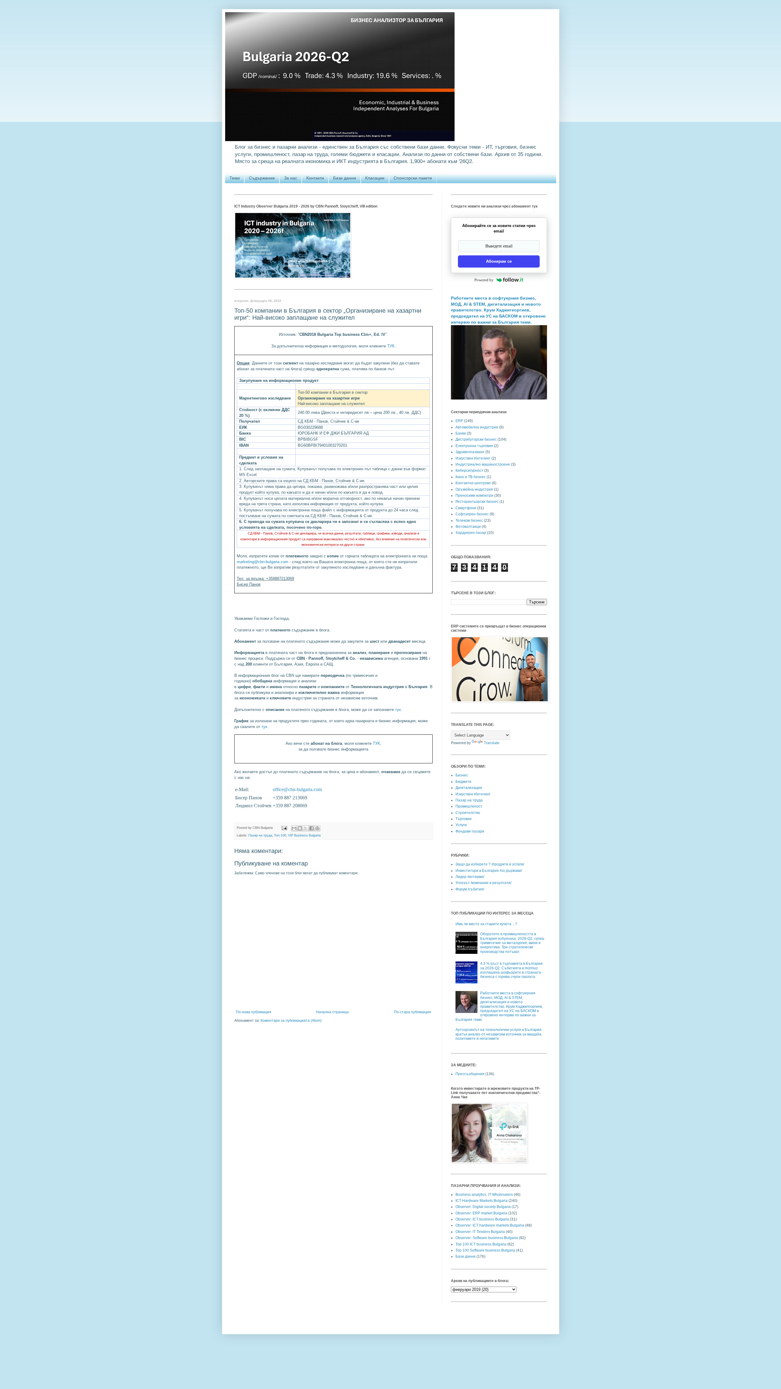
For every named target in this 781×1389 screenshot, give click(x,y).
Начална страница (332, 1012)
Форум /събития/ (469, 889)
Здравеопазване (469, 452)
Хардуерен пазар (470, 533)
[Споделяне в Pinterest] (317, 828)
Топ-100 (280, 835)
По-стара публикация (412, 1012)
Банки (460, 433)
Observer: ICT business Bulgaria (482, 1219)
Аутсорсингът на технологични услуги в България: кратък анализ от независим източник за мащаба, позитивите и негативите (498, 1034)
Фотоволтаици (468, 526)
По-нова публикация (253, 1012)
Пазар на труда (260, 835)
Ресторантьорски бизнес (476, 501)
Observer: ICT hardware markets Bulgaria (489, 1225)
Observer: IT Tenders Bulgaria (480, 1232)
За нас (290, 178)
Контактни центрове (473, 483)
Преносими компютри (474, 495)
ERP (459, 421)
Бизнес (461, 775)
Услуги (461, 825)
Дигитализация (468, 788)
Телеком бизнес (469, 520)
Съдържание (262, 178)
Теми (234, 178)
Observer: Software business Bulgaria (486, 1238)
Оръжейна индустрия (474, 489)
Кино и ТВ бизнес (470, 477)
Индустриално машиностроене (482, 464)
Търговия (463, 819)
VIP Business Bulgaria (304, 835)
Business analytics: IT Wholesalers (484, 1194)
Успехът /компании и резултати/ (483, 883)
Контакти (315, 178)
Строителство (467, 813)
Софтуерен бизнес (472, 514)
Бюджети (463, 782)
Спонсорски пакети (413, 178)
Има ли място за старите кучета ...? (486, 924)
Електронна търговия (474, 446)
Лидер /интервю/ (469, 877)
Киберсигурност (469, 470)
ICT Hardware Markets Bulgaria (481, 1201)
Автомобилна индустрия (476, 427)
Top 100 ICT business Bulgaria (480, 1244)
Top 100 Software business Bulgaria (485, 1250)
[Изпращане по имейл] (294, 828)
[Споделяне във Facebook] (311, 828)
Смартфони (465, 508)
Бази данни (344, 178)
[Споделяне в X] (306, 828)
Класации (374, 178)
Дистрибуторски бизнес (476, 439)
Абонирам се (499, 261)
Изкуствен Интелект (473, 458)
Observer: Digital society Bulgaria (483, 1207)
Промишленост (468, 806)
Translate (491, 743)
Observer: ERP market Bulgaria (481, 1213)
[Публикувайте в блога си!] (300, 828)
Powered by (484, 280)
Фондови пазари (469, 831)
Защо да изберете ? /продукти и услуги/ (489, 864)
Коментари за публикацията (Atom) (291, 1020)
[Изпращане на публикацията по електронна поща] (284, 827)
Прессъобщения (469, 1074)
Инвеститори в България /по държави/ (488, 871)
